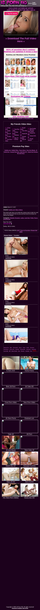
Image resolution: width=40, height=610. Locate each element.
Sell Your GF (23, 152)
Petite (32, 218)
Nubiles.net (8, 150)
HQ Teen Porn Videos (31, 130)
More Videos (19, 210)
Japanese (34, 349)
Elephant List (29, 418)
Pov (31, 351)
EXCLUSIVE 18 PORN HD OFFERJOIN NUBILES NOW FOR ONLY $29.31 (21, 9)
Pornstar (27, 351)
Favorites (16, 235)
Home (30, 3)
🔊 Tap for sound (11, 13)
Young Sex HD (29, 498)
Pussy (36, 218)
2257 (18, 230)
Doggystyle (15, 347)
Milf (9, 351)
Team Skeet (22, 150)
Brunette (17, 218)
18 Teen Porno (15, 132)
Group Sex (12, 349)
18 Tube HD (29, 386)
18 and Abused (30, 139)
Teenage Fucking (23, 137)
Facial (24, 347)
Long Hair (27, 218)
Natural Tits (6, 347)
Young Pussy (7, 131)
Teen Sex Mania (30, 150)
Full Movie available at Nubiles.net (20, 118)
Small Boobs (6, 219)
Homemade (22, 349)
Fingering (32, 347)
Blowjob (12, 218)
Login (33, 2)
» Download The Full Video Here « (21, 40)
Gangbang (6, 349)
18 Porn (16, 139)
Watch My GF (11, 466)
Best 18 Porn (10, 386)
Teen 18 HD (11, 482)
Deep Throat (14, 351)
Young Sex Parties (33, 152)
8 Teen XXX (7, 128)
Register (34, 4)
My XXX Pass (21, 153)
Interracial (28, 349)
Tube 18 (16, 138)
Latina (22, 218)
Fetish (27, 347)
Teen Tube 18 (29, 450)
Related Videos (8, 235)
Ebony (20, 347)
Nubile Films (15, 150)
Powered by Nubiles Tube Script (20, 608)
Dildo (11, 347)
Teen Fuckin (33, 128)
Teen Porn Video (29, 402)
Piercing (22, 351)
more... (35, 351)
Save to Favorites (25, 230)
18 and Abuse (22, 128)
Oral (19, 351)
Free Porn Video (11, 402)
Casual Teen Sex (14, 152)
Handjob (17, 349)
